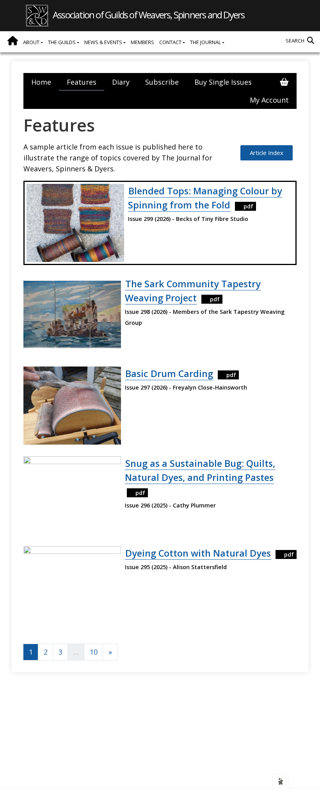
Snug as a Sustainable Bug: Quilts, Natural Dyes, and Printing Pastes (200, 470)
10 (94, 652)
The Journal (206, 42)
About (32, 42)
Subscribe (162, 82)
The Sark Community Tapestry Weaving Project (193, 291)
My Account (269, 100)
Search (295, 40)
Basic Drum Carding (169, 373)
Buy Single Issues (223, 82)
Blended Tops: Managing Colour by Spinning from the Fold (205, 198)
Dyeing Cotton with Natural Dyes (198, 553)
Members (142, 42)
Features (81, 82)
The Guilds (62, 42)
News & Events (103, 42)
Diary (121, 82)
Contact (171, 42)
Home (13, 40)
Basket (284, 82)
